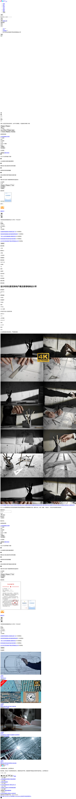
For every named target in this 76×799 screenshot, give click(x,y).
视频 (4, 3)
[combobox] (1, 15)
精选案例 (14, 787)
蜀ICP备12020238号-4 (4, 796)
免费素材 (14, 779)
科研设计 (63, 505)
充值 (4, 20)
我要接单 (9, 790)
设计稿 (17, 505)
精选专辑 (10, 779)
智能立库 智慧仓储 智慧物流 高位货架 (8, 763)
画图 (5, 505)
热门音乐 (2, 784)
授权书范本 (7, 152)
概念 (30, 505)
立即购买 (2, 146)
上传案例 (2, 787)
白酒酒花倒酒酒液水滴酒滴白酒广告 (8, 231)
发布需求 (2, 790)
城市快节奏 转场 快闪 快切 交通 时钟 (8, 706)
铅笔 (36, 505)
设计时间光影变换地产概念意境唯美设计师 (9, 241)
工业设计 (23, 505)
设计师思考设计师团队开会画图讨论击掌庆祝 (9, 734)
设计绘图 (50, 505)
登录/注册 (2, 22)
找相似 (13, 130)
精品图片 (6, 781)
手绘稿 (20, 505)
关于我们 (2, 793)
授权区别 (2, 152)
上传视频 (2, 779)
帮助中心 (10, 793)
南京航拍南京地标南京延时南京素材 (8, 238)
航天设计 (67, 505)
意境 (28, 505)
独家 (1, 34)
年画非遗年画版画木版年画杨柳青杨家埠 (9, 234)
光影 (15, 505)
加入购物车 (3, 186)
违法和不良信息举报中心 (26, 796)
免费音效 (6, 784)
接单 (4, 9)
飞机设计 (8, 505)
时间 (3, 505)
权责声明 (14, 793)
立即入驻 (14, 784)
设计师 (73, 505)
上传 (6, 20)
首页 (4, 29)
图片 (4, 5)
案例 (4, 10)
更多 (4, 12)
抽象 (26, 505)
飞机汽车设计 (3, 678)
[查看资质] (1, 217)
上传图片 (2, 781)
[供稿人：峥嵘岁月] (38, 207)
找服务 (6, 790)
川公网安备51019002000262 (15, 796)
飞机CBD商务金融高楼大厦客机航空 (8, 236)
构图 (37, 505)
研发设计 (59, 505)
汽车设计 (12, 505)
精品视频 (6, 779)
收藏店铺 (2, 243)
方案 (43, 505)
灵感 (39, 505)
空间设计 (55, 505)
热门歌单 (10, 784)
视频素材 (5, 30)
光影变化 (46, 505)
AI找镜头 (6, 787)
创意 (41, 505)
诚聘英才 (6, 793)
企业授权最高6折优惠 (5, 136)
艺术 (53, 505)
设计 (1, 505)
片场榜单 (10, 787)
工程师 (70, 505)
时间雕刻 (33, 505)
